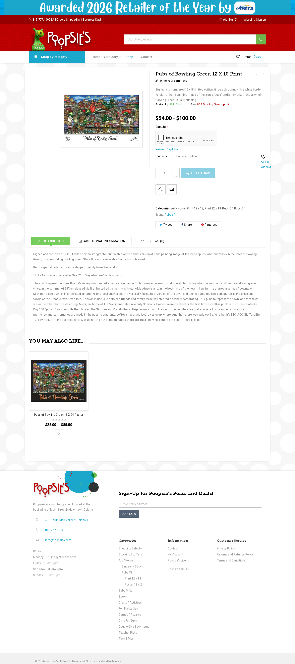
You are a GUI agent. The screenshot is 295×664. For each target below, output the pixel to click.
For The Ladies (128, 608)
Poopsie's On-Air (178, 569)
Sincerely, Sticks (132, 566)
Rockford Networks (108, 661)
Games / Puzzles (130, 614)
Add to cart (200, 173)
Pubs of (170, 214)
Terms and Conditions (231, 560)
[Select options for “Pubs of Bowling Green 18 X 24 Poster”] (59, 433)
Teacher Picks (128, 632)
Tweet (167, 224)
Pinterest (211, 224)
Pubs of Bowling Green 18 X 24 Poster (58, 414)
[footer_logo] (66, 484)
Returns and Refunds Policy (235, 554)
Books (123, 596)
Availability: (162, 104)
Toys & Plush (127, 638)
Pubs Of (227, 208)
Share (188, 224)
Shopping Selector (131, 548)
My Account (175, 554)
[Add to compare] (161, 189)
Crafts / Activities (130, 602)
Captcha (162, 126)
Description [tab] (53, 241)
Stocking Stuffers (130, 554)
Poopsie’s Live (177, 560)
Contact (173, 548)
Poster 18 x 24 (134, 584)
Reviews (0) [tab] (154, 241)
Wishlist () (229, 19)
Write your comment (173, 80)
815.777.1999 (42, 19)
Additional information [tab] (104, 241)
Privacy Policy (226, 548)
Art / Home (178, 208)
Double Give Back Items (134, 626)
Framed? (161, 156)
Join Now (129, 514)
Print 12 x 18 (195, 208)
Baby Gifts (125, 590)
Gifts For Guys (128, 620)
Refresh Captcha (167, 149)
